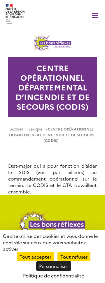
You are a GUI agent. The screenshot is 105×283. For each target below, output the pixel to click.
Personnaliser (53, 266)
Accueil (16, 128)
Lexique (35, 128)
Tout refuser (74, 256)
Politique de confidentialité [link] (53, 275)
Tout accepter (35, 256)
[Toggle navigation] (95, 15)
